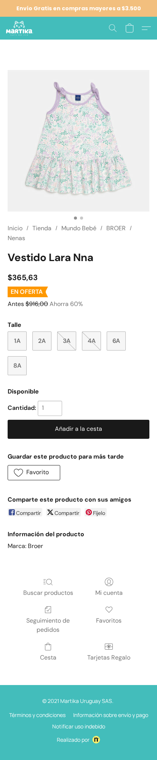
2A (42, 341)
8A (17, 366)
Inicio (15, 228)
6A (116, 341)
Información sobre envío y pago (110, 715)
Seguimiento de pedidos (48, 625)
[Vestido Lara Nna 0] (78, 141)
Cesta (48, 657)
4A (92, 341)
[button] (20, 28)
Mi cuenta (109, 593)
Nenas (16, 238)
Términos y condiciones (37, 715)
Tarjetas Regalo (108, 657)
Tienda (41, 228)
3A (66, 341)
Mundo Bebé (78, 228)
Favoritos (109, 621)
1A (17, 341)
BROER (116, 228)
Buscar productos (48, 593)
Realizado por (73, 739)
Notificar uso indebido (78, 726)
